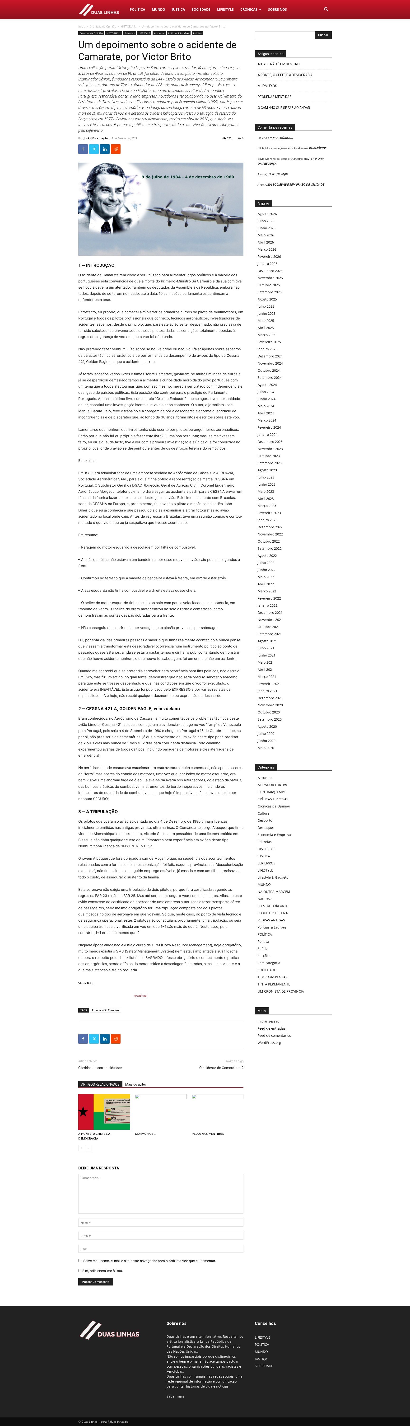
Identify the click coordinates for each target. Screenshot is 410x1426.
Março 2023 (267, 505)
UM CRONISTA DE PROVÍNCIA (281, 991)
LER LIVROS (266, 863)
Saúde (263, 948)
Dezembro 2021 (270, 612)
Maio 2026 (266, 235)
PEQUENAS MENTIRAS (208, 1133)
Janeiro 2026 (267, 263)
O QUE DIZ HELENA (273, 913)
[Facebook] (83, 149)
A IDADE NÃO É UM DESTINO (279, 64)
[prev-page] (81, 1148)
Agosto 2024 (267, 384)
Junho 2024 (266, 399)
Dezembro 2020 (270, 698)
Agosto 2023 (267, 470)
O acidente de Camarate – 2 (221, 1068)
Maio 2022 (266, 577)
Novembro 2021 (270, 619)
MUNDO (158, 9)
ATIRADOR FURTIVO (273, 785)
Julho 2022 (266, 562)
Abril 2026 (266, 242)
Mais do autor (135, 1084)
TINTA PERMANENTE (274, 984)
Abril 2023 (266, 498)
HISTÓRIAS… (267, 849)
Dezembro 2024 (270, 356)
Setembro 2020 (270, 719)
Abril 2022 (266, 584)
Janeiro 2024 (267, 434)
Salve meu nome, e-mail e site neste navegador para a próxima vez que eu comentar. (149, 1261)
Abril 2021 (266, 669)
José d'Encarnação (96, 138)
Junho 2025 (266, 313)
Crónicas (248, 9)
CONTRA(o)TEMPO (272, 792)
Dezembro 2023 (270, 441)
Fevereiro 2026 (269, 256)
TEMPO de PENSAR (273, 977)
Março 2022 (267, 591)
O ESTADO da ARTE (273, 906)
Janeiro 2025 (267, 349)
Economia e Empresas (275, 834)
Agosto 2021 (267, 641)
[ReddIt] (116, 149)
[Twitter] (94, 149)
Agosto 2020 (267, 726)
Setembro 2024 (270, 377)
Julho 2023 (266, 477)
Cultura (264, 813)
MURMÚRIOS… (145, 1133)
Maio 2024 (266, 406)
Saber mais (175, 1396)
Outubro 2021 (269, 626)
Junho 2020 (266, 740)
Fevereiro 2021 (269, 683)
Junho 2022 (266, 570)
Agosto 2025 (267, 299)
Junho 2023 (266, 484)
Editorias (130, 33)
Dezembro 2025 (270, 270)
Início (81, 26)
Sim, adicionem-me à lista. (102, 1271)
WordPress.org (269, 1042)
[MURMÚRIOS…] (161, 1112)
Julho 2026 (266, 221)
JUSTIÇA (178, 9)
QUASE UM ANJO (276, 174)
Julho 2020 (266, 733)
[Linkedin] (105, 149)
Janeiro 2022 (267, 605)
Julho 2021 (266, 648)
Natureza (265, 898)
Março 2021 (267, 676)
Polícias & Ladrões (178, 33)
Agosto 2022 (267, 555)
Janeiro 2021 (267, 691)
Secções (264, 955)
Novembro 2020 (270, 705)
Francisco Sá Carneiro (105, 1010)
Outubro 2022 (269, 541)
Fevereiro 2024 (269, 427)
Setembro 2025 (270, 292)
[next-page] (89, 1148)
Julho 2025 (266, 306)
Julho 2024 (266, 391)
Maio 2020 (266, 748)
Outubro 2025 (269, 285)
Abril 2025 (266, 327)
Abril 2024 (266, 413)
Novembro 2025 (270, 278)
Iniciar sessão (268, 1021)
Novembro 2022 (270, 534)
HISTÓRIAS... (129, 26)
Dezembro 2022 (270, 527)
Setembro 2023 (270, 463)
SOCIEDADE (201, 9)
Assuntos (159, 33)
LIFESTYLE (225, 9)
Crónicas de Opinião (103, 26)
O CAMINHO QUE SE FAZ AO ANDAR (284, 108)
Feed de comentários (274, 1035)
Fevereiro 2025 (269, 342)
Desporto (265, 820)
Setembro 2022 (270, 548)
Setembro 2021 (270, 634)
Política (197, 33)
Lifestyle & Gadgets (273, 877)
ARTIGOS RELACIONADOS (100, 1084)
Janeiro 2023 (267, 520)
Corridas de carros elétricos (100, 1068)
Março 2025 (267, 335)
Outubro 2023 (269, 456)
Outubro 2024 (269, 370)
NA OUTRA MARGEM (274, 891)
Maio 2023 (266, 491)
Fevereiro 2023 (269, 513)
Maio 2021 (266, 662)
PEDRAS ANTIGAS (271, 920)
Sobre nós (277, 9)
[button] (326, 10)
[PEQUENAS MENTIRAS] (217, 1112)
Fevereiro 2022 (269, 598)
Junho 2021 (266, 655)
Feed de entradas (271, 1028)
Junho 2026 (266, 228)
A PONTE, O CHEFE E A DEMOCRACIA (285, 75)
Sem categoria (269, 963)
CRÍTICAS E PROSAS (273, 799)
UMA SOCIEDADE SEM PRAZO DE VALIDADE (294, 184)
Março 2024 (267, 420)
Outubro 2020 (269, 712)
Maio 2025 (266, 320)
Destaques (266, 827)
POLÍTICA (137, 9)
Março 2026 (267, 249)
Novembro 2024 (270, 363)
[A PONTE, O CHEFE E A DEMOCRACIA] (104, 1112)
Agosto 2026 (267, 213)
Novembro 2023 (270, 448)
